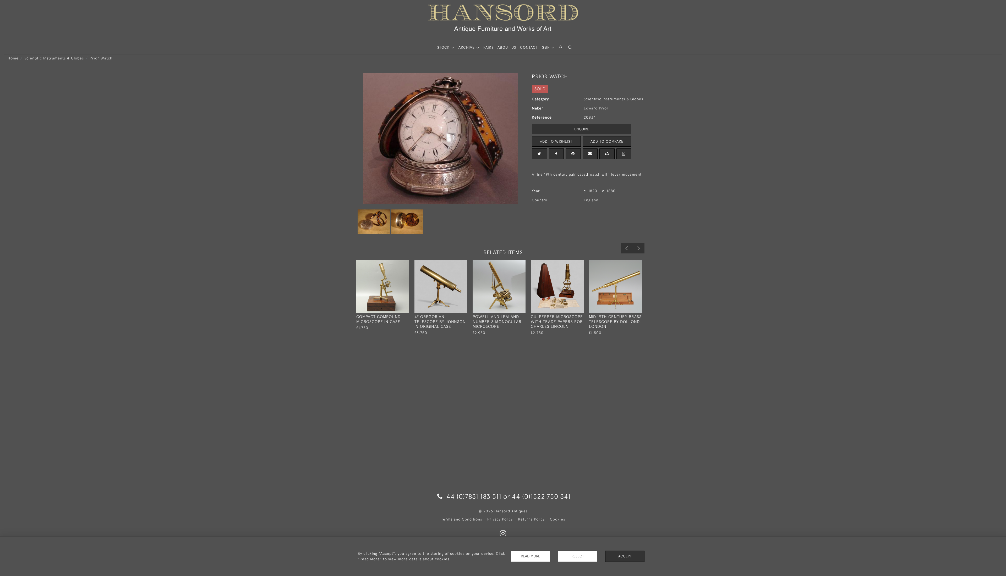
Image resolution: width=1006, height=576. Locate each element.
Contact (529, 47)
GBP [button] (546, 47)
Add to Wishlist (556, 141)
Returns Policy (531, 519)
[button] (570, 47)
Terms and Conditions (461, 519)
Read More (530, 556)
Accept (625, 556)
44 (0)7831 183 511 (474, 496)
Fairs (488, 47)
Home (13, 58)
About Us (506, 47)
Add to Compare (607, 141)
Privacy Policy (500, 519)
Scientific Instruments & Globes (54, 58)
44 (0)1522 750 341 (541, 496)
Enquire (581, 129)
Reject (577, 556)
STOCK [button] (444, 47)
